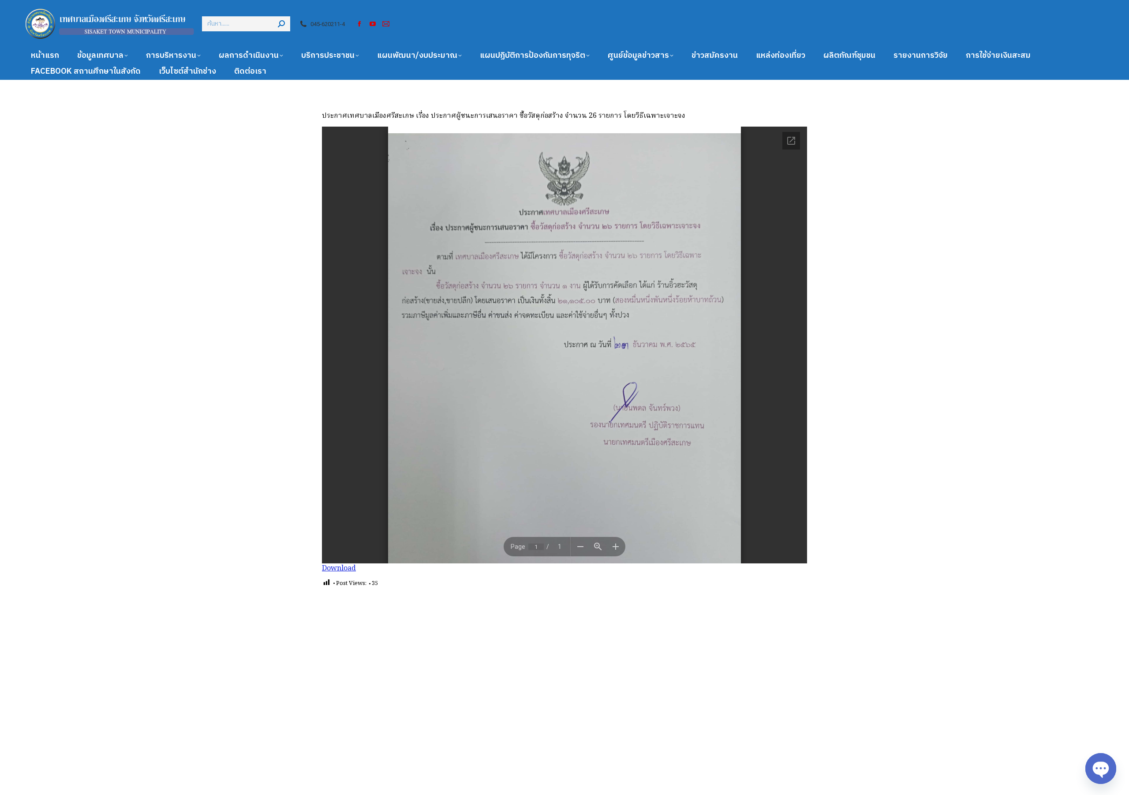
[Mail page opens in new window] (386, 24)
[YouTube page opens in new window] (372, 24)
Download (339, 568)
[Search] (281, 23)
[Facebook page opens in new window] (359, 24)
